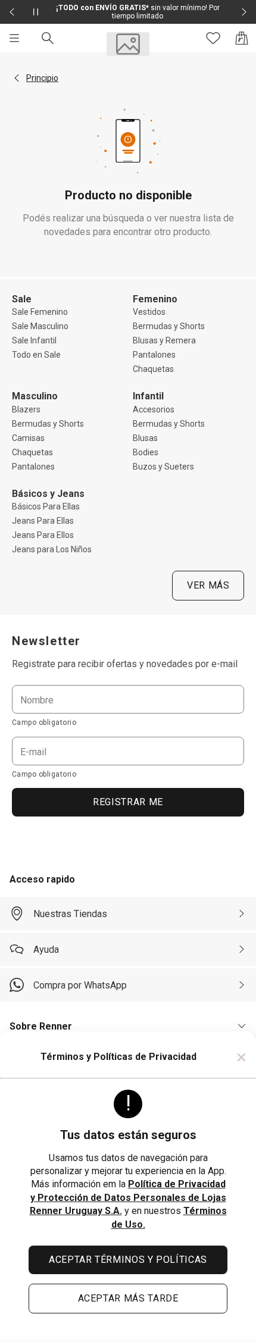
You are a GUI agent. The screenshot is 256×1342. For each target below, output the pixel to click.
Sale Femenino (40, 312)
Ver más (208, 585)
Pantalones (154, 354)
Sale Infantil (34, 340)
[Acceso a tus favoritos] (213, 38)
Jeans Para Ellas (43, 520)
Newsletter (46, 641)
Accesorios (153, 409)
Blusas (145, 438)
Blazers (26, 409)
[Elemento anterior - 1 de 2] (12, 12)
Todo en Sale (36, 354)
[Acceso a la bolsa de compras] (241, 38)
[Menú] (14, 38)
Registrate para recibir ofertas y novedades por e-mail (125, 664)
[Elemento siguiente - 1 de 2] (244, 12)
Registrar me (128, 802)
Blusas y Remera (164, 340)
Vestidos (149, 312)
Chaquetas (153, 369)
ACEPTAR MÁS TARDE (128, 1298)
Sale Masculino (40, 326)
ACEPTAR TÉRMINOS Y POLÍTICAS (128, 1259)
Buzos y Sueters (163, 466)
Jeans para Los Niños (52, 549)
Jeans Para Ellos (43, 535)
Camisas (28, 438)
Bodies (145, 452)
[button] (16, 78)
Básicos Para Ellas (46, 506)
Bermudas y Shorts (169, 326)
